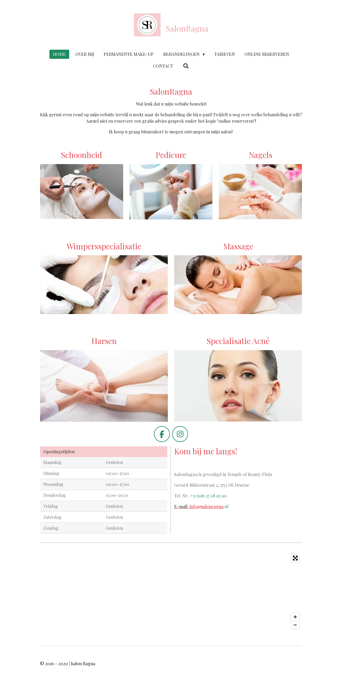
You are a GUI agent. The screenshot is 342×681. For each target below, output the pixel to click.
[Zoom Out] (295, 625)
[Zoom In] (295, 617)
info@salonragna (198, 506)
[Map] (171, 591)
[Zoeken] (185, 65)
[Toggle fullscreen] (295, 558)
